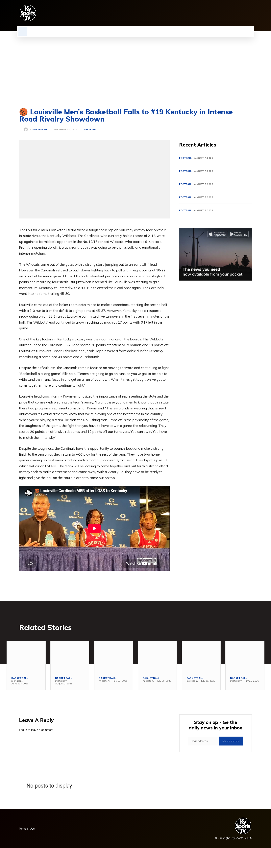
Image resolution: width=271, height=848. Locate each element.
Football (185, 158)
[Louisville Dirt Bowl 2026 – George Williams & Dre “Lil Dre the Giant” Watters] (113, 656)
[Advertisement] (135, 66)
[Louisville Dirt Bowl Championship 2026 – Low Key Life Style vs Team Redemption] (70, 656)
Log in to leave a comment (36, 729)
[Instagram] (215, 13)
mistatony (40, 129)
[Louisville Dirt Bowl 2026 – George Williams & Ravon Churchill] (201, 656)
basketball (91, 129)
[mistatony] (27, 129)
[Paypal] (236, 13)
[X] (242, 13)
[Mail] (229, 13)
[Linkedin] (222, 13)
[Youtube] (249, 13)
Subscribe (230, 741)
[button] (22, 31)
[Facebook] (209, 13)
